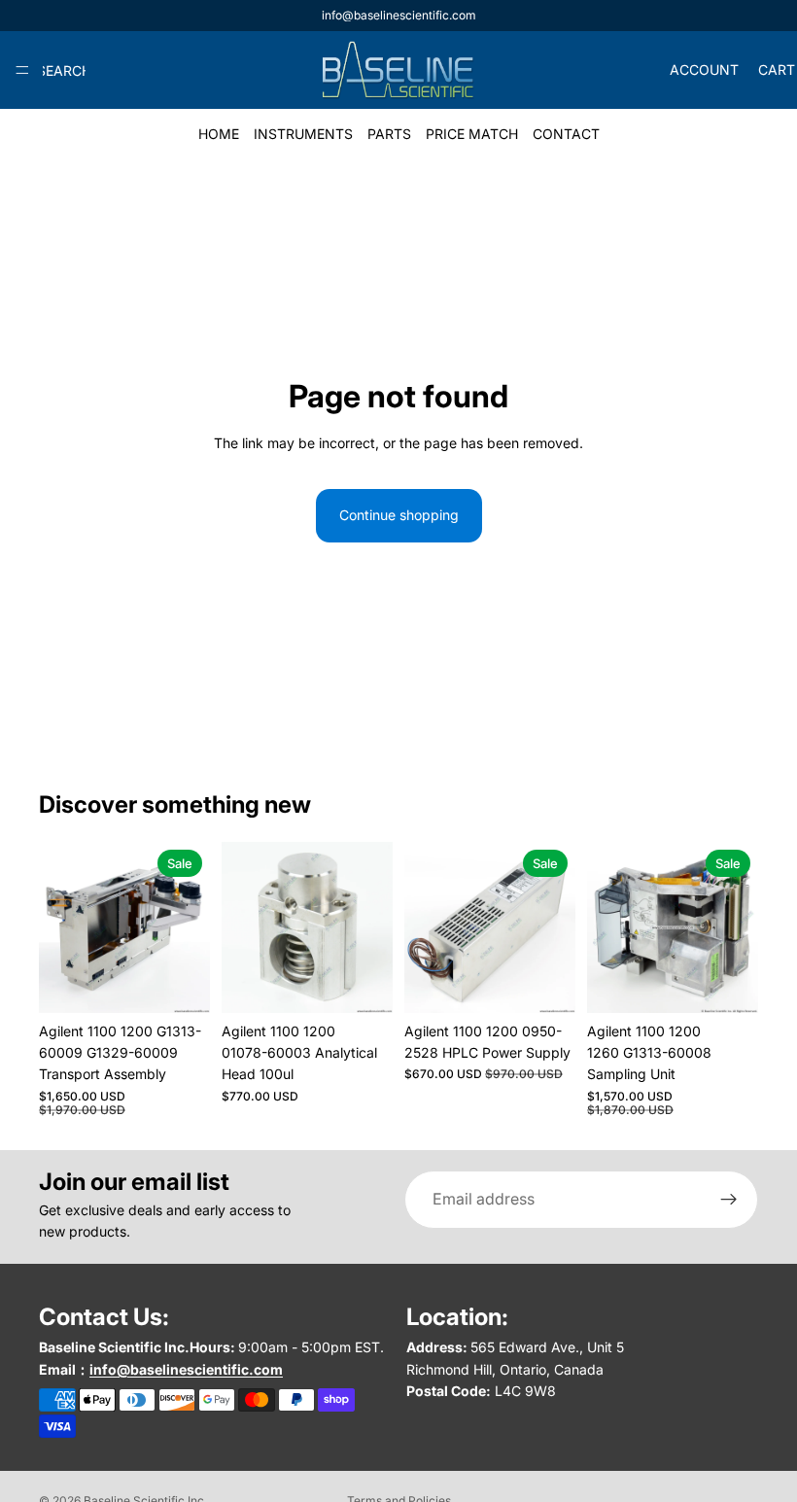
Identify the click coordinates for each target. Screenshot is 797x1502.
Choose (196, 982)
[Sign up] (729, 1199)
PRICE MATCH (472, 133)
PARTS (389, 133)
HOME (218, 133)
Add (379, 982)
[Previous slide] (60, 927)
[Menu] (22, 70)
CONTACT (566, 133)
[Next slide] (188, 927)
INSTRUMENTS (303, 133)
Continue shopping (399, 514)
